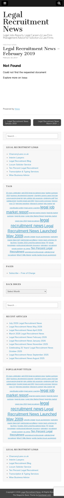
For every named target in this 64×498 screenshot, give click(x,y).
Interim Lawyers (16, 157)
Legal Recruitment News (26, 21)
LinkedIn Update (29, 237)
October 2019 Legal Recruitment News (31, 242)
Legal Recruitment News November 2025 (28, 344)
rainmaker (44, 245)
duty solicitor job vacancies (33, 198)
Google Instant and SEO (25, 201)
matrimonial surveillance (29, 240)
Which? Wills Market (24, 255)
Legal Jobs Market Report (34, 216)
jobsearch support (36, 203)
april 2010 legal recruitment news (33, 193)
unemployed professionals (34, 252)
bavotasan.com (44, 495)
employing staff (48, 198)
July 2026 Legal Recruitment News (25, 323)
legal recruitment (33, 221)
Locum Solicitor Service (20, 164)
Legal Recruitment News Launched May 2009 (31, 231)
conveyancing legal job (14, 198)
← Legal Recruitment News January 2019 (16, 122)
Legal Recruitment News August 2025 (27, 358)
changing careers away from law (46, 195)
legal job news (20, 216)
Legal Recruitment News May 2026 (25, 326)
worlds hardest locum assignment (44, 255)
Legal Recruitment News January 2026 (27, 341)
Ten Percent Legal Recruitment (23, 168)
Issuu (17, 109)
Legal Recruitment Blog (20, 161)
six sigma (26, 248)
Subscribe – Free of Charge (22, 273)
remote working (17, 248)
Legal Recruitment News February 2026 (28, 337)
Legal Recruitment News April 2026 (25, 330)
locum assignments (43, 237)
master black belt (13, 240)
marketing (54, 237)
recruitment (53, 245)
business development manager (22, 195)
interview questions (22, 203)
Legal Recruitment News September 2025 (29, 355)
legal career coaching (32, 208)
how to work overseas (43, 201)
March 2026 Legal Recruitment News (26, 333)
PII (47, 242)
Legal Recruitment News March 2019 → (48, 122)
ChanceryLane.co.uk (19, 154)
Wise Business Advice (19, 175)
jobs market (48, 203)
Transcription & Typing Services (24, 171)
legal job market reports (37, 213)
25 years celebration (13, 193)
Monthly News (9, 45)
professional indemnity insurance (28, 245)
